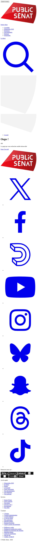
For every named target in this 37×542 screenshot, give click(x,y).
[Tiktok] (20, 466)
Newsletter (7, 503)
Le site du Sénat (8, 518)
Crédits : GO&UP (9, 537)
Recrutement (7, 506)
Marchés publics (8, 521)
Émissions (7, 31)
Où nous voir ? (8, 504)
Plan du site (7, 535)
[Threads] (20, 434)
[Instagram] (20, 336)
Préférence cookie (9, 527)
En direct (6, 484)
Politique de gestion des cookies (12, 529)
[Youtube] (20, 303)
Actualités (7, 27)
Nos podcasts (7, 494)
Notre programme (9, 489)
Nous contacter (8, 501)
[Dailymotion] (20, 270)
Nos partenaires (8, 520)
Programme (7, 35)
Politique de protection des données (13, 530)
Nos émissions (8, 492)
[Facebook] (20, 237)
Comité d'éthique (8, 516)
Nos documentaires (9, 491)
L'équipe (6, 513)
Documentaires (8, 32)
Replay (6, 486)
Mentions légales (8, 532)
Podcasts (6, 34)
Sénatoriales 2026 (9, 29)
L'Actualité (7, 488)
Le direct (3, 38)
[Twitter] (20, 205)
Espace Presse (8, 500)
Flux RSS (6, 507)
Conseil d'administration (10, 515)
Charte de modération (10, 533)
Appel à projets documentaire (12, 524)
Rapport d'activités (9, 523)
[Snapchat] (20, 401)
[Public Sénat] (18, 170)
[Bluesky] (20, 368)
